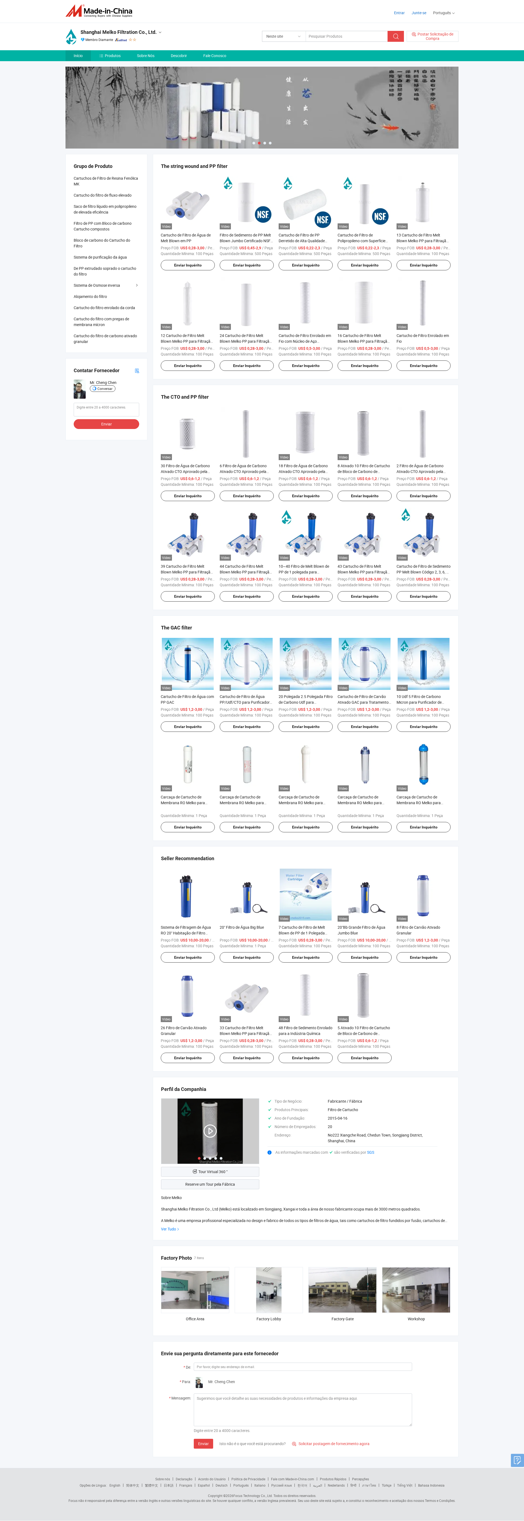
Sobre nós (162, 1479)
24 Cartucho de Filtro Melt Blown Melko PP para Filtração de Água (246, 341)
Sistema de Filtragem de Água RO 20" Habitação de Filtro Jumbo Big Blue (186, 933)
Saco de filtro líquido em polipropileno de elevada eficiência (105, 209)
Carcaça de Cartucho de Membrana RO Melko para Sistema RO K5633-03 (183, 802)
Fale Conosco (214, 55)
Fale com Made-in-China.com (292, 1479)
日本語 (169, 1485)
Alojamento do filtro (90, 296)
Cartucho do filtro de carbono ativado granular (105, 338)
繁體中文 (151, 1485)
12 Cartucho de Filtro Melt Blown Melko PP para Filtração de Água (187, 341)
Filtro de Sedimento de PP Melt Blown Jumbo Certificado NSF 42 (245, 240)
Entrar (399, 12)
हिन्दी (353, 1485)
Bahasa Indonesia (431, 1485)
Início (78, 55)
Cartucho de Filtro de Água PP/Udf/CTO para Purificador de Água (245, 702)
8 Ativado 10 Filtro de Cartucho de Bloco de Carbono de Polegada (364, 471)
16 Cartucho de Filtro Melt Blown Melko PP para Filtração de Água (363, 341)
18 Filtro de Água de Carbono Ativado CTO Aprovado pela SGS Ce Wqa (303, 471)
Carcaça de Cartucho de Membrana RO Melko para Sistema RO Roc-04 (360, 802)
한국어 (302, 1485)
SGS (370, 1152)
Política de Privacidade (248, 1479)
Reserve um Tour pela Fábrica (210, 1184)
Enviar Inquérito (188, 265)
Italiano (260, 1485)
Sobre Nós (145, 55)
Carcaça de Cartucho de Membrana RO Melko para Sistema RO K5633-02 (242, 802)
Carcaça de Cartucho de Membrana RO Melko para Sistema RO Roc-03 (419, 802)
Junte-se (419, 12)
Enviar (203, 1443)
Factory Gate (343, 1318)
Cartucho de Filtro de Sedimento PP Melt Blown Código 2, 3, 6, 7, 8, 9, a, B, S (424, 572)
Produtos (113, 55)
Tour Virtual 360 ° (213, 1171)
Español (204, 1485)
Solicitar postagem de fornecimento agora (331, 1443)
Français (185, 1485)
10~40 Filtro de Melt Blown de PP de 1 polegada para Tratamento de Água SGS (304, 572)
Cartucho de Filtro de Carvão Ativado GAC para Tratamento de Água (363, 702)
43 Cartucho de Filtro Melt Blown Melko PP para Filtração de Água (363, 572)
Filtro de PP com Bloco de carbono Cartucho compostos (103, 226)
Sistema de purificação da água (100, 257)
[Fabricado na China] (101, 10)
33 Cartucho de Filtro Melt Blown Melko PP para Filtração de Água (246, 1033)
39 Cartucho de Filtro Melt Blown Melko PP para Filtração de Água (187, 572)
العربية (317, 1485)
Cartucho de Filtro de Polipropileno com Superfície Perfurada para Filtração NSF (362, 240)
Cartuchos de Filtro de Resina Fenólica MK (106, 181)
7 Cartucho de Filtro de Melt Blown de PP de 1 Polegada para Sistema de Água (302, 933)
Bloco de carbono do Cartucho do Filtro (102, 243)
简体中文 (132, 1485)
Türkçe (386, 1485)
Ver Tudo (168, 1229)
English (114, 1485)
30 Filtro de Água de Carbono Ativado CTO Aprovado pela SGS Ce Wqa (185, 471)
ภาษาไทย (369, 1485)
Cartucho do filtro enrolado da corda (104, 307)
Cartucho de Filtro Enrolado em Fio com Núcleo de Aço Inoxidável (305, 341)
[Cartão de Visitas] (137, 370)
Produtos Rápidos (333, 1479)
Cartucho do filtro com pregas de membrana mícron (101, 321)
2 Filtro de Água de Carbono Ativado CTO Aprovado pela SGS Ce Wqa (420, 471)
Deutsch (222, 1485)
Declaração (184, 1479)
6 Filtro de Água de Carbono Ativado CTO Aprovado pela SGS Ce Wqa (243, 471)
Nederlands (336, 1485)
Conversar (104, 388)
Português (241, 1485)
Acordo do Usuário (212, 1479)
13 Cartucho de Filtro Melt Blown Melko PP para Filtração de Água (422, 240)
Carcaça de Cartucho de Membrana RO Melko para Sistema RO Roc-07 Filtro (301, 802)
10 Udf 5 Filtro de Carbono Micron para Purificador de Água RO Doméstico (419, 702)
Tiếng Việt (404, 1485)
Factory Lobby (269, 1318)
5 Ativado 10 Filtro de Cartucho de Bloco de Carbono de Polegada (364, 1033)
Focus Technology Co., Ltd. (253, 1495)
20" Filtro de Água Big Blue (242, 927)
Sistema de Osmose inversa (97, 285)
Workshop (416, 1318)
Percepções (360, 1479)
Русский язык (281, 1485)
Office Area (195, 1318)
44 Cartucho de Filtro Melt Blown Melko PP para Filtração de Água (246, 572)
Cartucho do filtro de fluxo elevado (103, 195)
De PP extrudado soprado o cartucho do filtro (105, 271)
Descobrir (179, 55)
